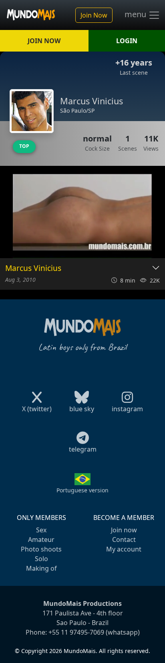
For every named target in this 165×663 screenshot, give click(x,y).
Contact (124, 539)
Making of (41, 568)
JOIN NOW (44, 40)
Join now (124, 530)
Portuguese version (82, 490)
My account (123, 549)
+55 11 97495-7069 (76, 632)
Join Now (93, 15)
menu (136, 14)
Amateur (41, 539)
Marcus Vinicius (33, 268)
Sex (41, 530)
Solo (41, 558)
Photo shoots (41, 549)
